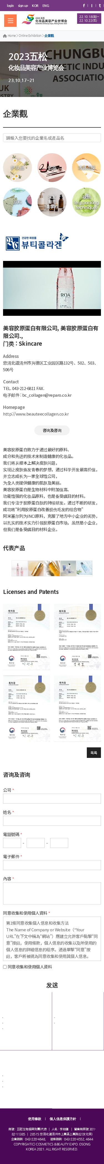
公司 (7, 790)
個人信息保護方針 (63, 1119)
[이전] (5, 568)
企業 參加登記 (14, 1076)
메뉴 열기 (10, 20)
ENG (45, 5)
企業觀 (49, 36)
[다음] (99, 568)
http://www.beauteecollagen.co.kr (36, 414)
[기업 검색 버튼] (96, 138)
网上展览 (62, 1001)
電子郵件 (11, 856)
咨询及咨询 (52, 430)
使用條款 (34, 1119)
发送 (52, 985)
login (10, 5)
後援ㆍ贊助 (12, 1029)
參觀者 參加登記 (15, 1087)
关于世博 (10, 1001)
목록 (93, 752)
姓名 (7, 812)
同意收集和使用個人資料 (30, 967)
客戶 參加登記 (14, 1082)
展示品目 (10, 1023)
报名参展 (10, 1060)
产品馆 (61, 1023)
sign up (23, 5)
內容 (7, 878)
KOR (35, 5)
